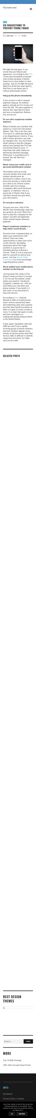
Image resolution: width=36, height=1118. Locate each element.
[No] (33, 1110)
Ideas (5, 22)
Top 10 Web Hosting (12, 1060)
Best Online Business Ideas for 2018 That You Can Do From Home (17, 988)
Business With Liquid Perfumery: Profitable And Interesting (18, 672)
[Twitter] (17, 2)
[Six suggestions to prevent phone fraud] (18, 53)
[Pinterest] (13, 2)
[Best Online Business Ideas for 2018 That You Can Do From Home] (14, 910)
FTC (30, 74)
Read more (22, 1114)
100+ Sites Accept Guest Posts (17, 1065)
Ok (12, 1114)
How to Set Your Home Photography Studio (18, 517)
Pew (17, 298)
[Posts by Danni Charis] (4, 36)
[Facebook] (10, 2)
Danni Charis (9, 36)
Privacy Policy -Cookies (13, 1098)
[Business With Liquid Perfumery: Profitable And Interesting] (14, 595)
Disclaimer (7, 1094)
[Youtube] (20, 2)
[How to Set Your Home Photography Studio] (14, 440)
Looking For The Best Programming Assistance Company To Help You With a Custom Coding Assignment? (16, 830)
